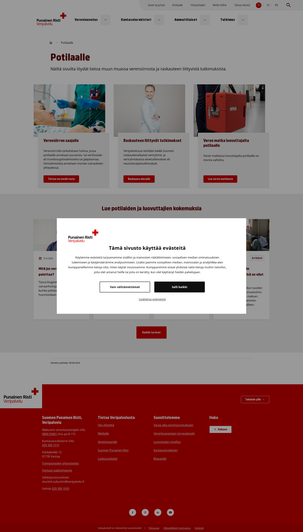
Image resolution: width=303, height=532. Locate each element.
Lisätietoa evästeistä (152, 299)
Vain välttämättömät (125, 287)
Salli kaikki (179, 287)
